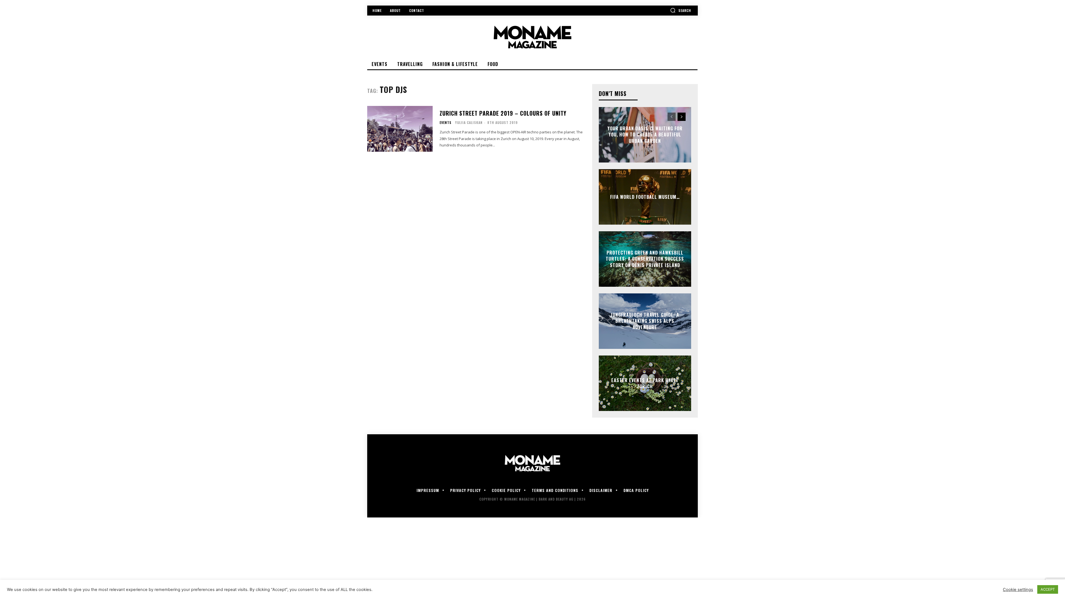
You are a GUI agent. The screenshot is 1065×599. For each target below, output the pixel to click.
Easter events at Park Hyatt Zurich (645, 383)
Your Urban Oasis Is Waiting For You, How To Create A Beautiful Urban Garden (645, 134)
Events (446, 122)
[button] (680, 10)
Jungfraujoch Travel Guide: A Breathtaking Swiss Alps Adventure (645, 321)
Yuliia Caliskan (469, 122)
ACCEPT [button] (1048, 589)
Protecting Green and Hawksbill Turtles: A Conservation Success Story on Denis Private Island (645, 258)
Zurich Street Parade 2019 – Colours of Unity (503, 113)
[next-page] (682, 117)
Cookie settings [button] (1018, 589)
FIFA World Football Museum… (645, 197)
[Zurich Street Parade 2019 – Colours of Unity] (400, 129)
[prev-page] (672, 117)
